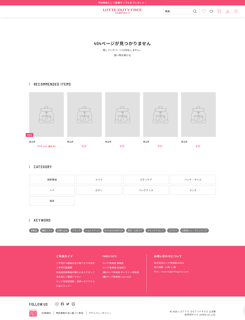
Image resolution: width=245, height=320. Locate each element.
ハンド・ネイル (193, 179)
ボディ (98, 190)
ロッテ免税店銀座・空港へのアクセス (75, 281)
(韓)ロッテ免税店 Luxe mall (116, 276)
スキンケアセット (155, 230)
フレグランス (146, 190)
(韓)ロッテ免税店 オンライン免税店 (120, 272)
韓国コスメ (47, 230)
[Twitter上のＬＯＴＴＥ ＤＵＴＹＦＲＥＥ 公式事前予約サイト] (68, 303)
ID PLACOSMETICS (114, 230)
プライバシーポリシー (99, 313)
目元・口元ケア (135, 230)
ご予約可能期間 (64, 267)
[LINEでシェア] (73, 304)
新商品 (34, 230)
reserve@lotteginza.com (175, 271)
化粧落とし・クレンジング (194, 230)
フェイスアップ (92, 230)
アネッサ (76, 230)
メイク (99, 179)
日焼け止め (62, 230)
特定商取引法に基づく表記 (70, 313)
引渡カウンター (64, 285)
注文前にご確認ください (68, 276)
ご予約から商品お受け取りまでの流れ (75, 263)
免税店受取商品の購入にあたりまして (75, 272)
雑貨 (52, 200)
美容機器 (52, 179)
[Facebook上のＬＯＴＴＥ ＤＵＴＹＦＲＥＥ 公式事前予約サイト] (62, 303)
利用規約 (47, 313)
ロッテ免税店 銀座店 (113, 263)
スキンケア (146, 179)
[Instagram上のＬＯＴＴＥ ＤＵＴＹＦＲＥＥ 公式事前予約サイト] (56, 303)
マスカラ (173, 230)
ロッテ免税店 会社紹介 (114, 267)
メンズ (193, 190)
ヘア (52, 190)
